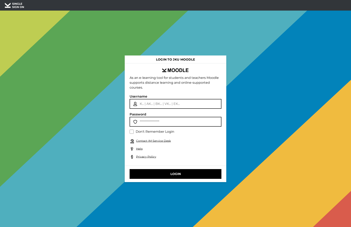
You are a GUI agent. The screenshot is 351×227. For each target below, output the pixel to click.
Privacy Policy (146, 156)
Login (175, 174)
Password (138, 114)
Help (139, 148)
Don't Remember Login (155, 132)
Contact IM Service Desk (153, 140)
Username (138, 96)
